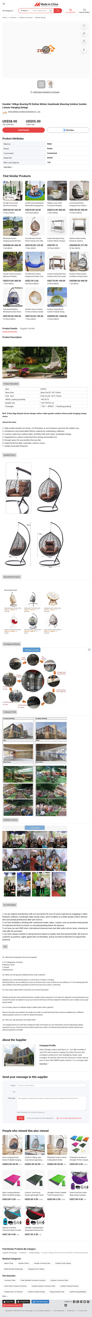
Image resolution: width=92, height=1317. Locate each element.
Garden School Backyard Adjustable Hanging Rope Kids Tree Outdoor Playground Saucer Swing (34, 204)
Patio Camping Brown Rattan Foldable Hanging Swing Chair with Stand (11, 1159)
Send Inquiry (23, 130)
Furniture (12, 17)
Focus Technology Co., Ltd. (29, 1311)
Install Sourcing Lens (14, 1305)
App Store (8, 1301)
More (4, 1296)
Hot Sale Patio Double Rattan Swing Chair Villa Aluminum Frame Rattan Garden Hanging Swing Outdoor (34, 239)
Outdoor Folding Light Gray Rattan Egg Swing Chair (33, 1159)
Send (20, 1118)
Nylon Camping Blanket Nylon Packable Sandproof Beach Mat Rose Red (12, 1195)
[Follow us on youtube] (84, 1301)
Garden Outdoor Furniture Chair (43, 1286)
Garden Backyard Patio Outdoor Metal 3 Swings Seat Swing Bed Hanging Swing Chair (56, 239)
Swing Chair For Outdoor (13, 1292)
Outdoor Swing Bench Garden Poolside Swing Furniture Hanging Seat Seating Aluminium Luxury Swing (57, 310)
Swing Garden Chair (57, 1292)
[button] (3, 3)
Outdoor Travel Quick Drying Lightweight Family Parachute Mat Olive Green (35, 1195)
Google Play (23, 1301)
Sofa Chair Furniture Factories (15, 1286)
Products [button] (24, 10)
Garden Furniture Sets (42, 1263)
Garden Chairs (23, 1263)
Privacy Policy (82, 1311)
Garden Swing (40, 17)
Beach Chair (8, 1263)
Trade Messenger (40, 1301)
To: (14, 1092)
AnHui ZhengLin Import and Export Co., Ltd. (24, 111)
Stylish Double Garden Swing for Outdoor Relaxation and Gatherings (77, 239)
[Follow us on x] (77, 1301)
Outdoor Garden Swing (36, 1292)
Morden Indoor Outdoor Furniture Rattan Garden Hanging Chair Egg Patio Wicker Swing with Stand (34, 310)
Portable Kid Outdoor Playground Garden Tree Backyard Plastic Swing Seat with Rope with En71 (34, 275)
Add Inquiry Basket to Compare (46, 92)
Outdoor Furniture (25, 17)
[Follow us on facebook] (74, 1301)
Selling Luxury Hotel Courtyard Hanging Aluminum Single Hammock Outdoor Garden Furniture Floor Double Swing (55, 204)
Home (4, 17)
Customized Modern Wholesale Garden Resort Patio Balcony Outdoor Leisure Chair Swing (12, 310)
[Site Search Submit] (58, 10)
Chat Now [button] (70, 130)
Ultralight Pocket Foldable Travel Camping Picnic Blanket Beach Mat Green (56, 1195)
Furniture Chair (9, 1280)
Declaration (71, 1311)
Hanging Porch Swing (36, 1269)
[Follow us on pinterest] (88, 1301)
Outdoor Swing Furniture (69, 1286)
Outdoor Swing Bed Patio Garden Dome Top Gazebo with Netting (57, 275)
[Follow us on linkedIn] (65, 1305)
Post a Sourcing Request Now (69, 1118)
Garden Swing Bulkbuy (77, 1292)
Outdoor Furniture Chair (59, 1280)
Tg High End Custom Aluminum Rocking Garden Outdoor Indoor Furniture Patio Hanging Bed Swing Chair (12, 204)
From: (13, 1085)
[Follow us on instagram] (81, 1301)
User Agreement (59, 1311)
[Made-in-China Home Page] (46, 4)
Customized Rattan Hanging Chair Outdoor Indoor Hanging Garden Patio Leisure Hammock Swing (78, 204)
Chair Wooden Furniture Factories (32, 1280)
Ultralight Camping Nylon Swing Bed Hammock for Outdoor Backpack (34, 1230)
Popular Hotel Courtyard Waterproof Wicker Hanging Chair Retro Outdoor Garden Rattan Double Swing (12, 275)
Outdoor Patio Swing (63, 1263)
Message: (12, 1098)
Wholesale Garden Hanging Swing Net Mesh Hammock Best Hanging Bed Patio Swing (12, 239)
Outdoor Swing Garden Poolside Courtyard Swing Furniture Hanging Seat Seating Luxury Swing (79, 275)
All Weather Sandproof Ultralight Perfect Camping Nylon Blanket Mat (79, 1159)
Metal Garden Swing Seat (13, 1269)
